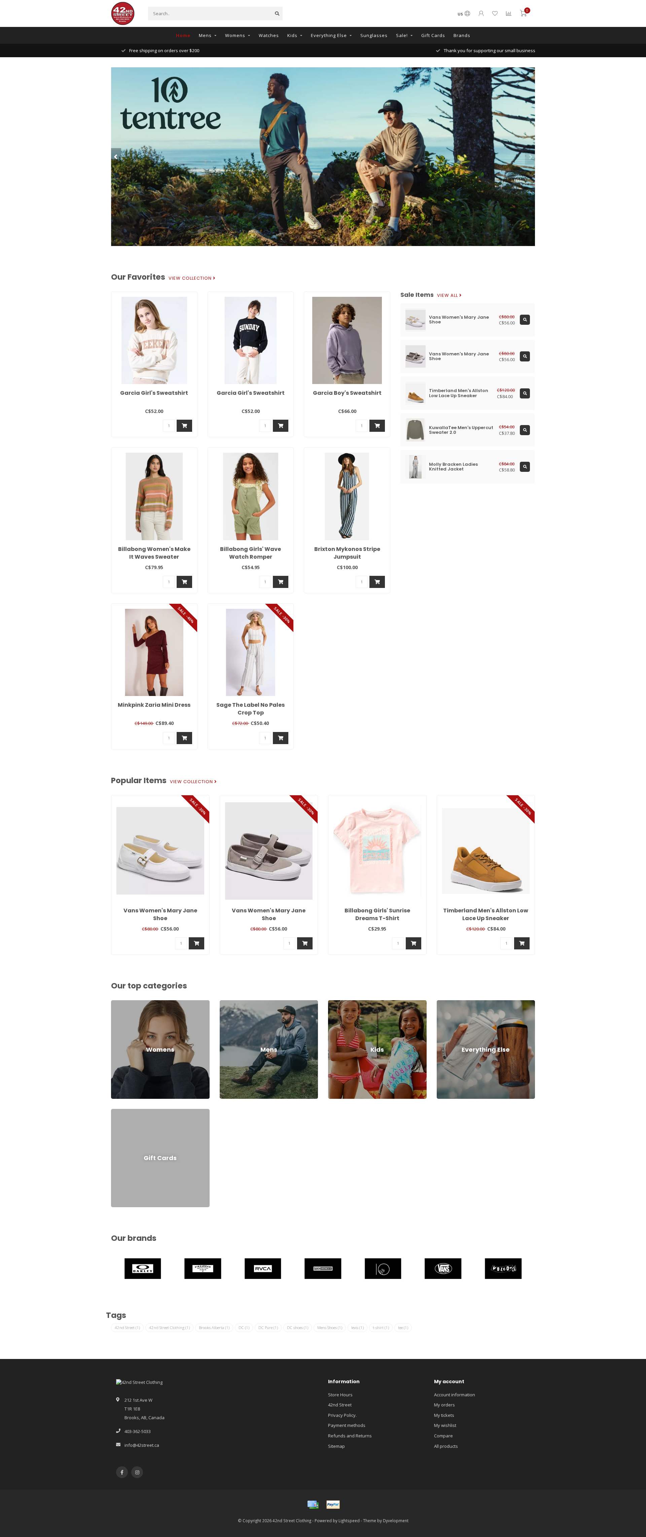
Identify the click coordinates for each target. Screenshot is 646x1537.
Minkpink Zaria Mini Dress (154, 705)
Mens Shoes (329, 1327)
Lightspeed (349, 1520)
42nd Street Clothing (169, 1327)
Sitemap (336, 1446)
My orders (444, 1405)
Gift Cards (433, 35)
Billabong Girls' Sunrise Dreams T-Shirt (377, 914)
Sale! (402, 35)
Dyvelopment (395, 1520)
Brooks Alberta (214, 1327)
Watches (269, 35)
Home (183, 35)
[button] (116, 156)
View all (448, 295)
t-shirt (381, 1327)
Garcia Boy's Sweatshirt (347, 393)
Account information (454, 1395)
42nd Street (127, 1327)
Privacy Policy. (342, 1415)
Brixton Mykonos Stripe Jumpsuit (347, 553)
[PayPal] (333, 1505)
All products (446, 1446)
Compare (443, 1436)
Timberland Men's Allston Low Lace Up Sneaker (485, 914)
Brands (462, 35)
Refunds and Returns (350, 1436)
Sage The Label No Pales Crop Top (250, 709)
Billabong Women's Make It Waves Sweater (154, 553)
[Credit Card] (312, 1505)
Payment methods (346, 1425)
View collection (191, 278)
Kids (292, 35)
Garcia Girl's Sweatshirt (154, 393)
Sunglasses (374, 35)
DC (244, 1327)
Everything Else (329, 35)
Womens (235, 35)
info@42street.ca (141, 1445)
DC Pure (268, 1327)
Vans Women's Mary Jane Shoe (160, 914)
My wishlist (445, 1425)
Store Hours (340, 1395)
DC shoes (297, 1327)
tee (403, 1327)
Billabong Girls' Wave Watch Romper (250, 553)
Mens (205, 35)
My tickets (444, 1415)
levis (357, 1327)
